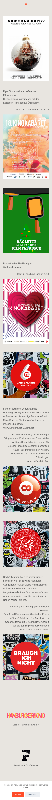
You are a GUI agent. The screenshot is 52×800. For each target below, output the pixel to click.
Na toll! (18, 794)
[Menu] (26, 3)
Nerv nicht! (32, 794)
